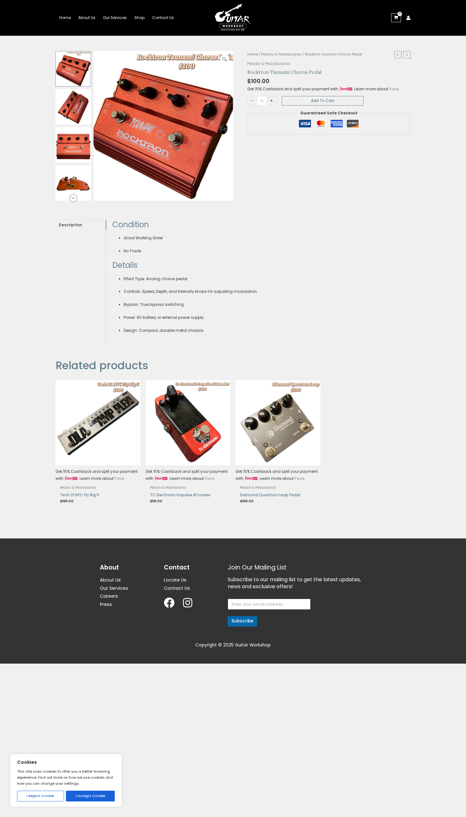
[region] (66, 780)
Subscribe (242, 621)
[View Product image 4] (73, 183)
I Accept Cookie (90, 795)
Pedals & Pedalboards (281, 54)
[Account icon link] (408, 18)
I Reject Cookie (40, 795)
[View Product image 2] (73, 107)
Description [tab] (70, 225)
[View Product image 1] (73, 69)
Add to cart (322, 100)
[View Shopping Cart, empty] (396, 17)
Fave (393, 89)
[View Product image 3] (73, 145)
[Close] (116, 758)
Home (252, 54)
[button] (224, 59)
